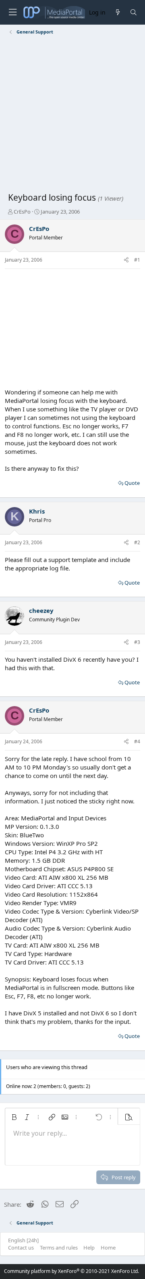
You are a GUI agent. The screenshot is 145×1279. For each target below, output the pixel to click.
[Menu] (12, 12)
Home (108, 1247)
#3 (137, 642)
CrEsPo (22, 211)
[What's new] (117, 12)
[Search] (133, 12)
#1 (137, 259)
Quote (132, 482)
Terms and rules (59, 1247)
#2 (137, 542)
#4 (137, 741)
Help (89, 1247)
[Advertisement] (72, 115)
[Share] (126, 260)
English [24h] (23, 1240)
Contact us (21, 1247)
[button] (14, 1117)
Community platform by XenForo (71, 1271)
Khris (37, 511)
